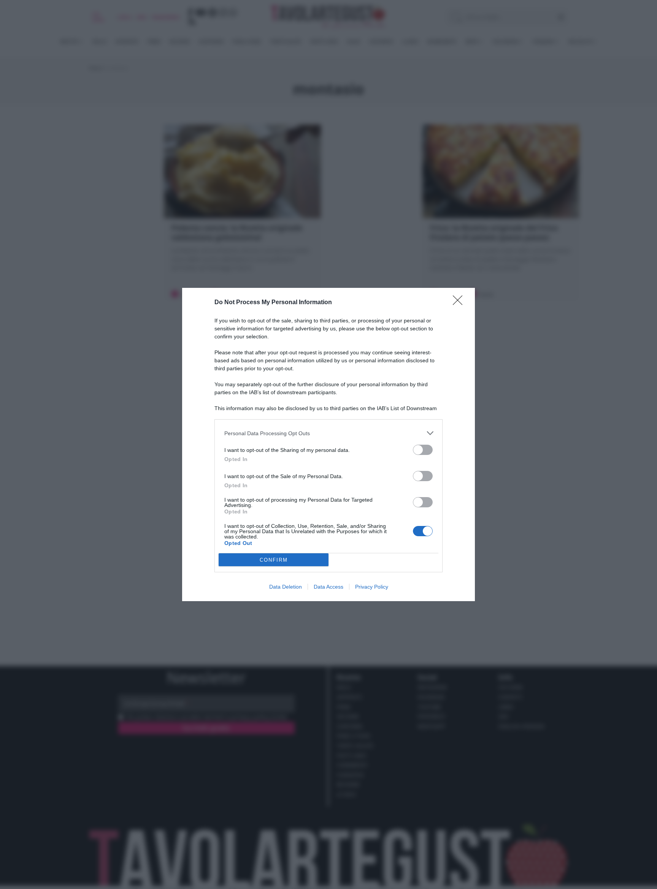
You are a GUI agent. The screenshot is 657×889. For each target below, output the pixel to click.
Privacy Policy (371, 587)
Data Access (328, 587)
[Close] (460, 302)
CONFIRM (274, 560)
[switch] (423, 450)
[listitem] (328, 433)
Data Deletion (285, 587)
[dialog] (328, 444)
